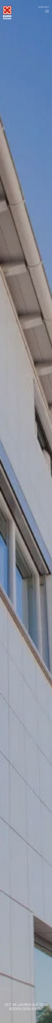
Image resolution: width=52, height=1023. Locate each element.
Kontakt (43, 7)
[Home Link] (7, 13)
